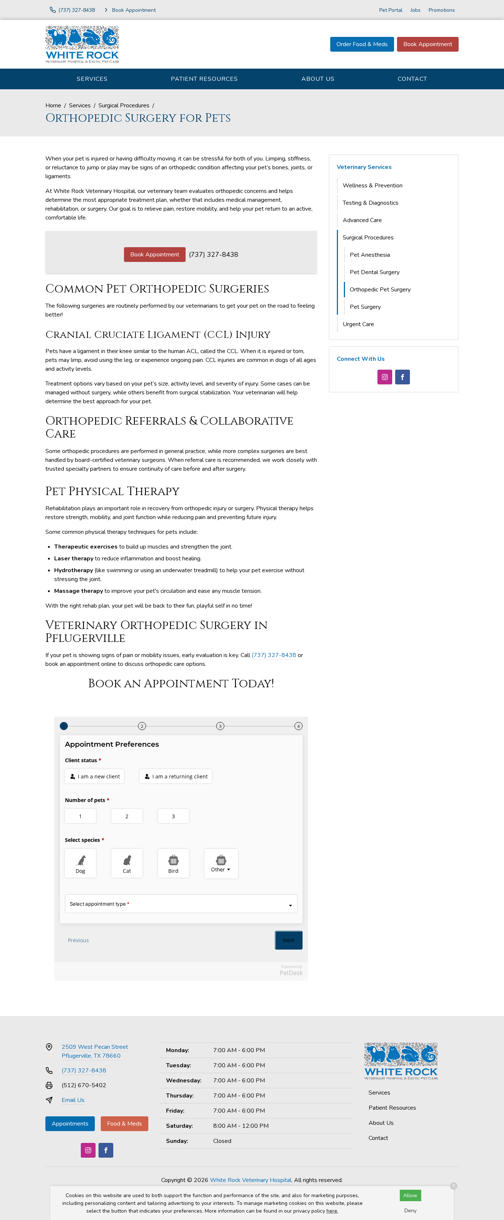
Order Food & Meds (362, 44)
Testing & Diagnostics (370, 203)
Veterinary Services (364, 167)
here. (332, 1210)
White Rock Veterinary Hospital (250, 1180)
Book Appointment (427, 44)
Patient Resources (204, 79)
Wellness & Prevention (373, 186)
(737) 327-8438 (213, 254)
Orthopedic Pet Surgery (380, 290)
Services (92, 79)
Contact (412, 79)
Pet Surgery (365, 307)
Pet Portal (391, 10)
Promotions (442, 10)
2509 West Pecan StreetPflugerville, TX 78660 (95, 1051)
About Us (318, 79)
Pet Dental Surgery (375, 272)
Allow (410, 1195)
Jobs (416, 10)
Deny (410, 1210)
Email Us (73, 1100)
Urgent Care (358, 324)
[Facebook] (402, 377)
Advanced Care (362, 220)
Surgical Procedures (124, 105)
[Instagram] (384, 377)
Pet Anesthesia (370, 255)
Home (53, 105)
